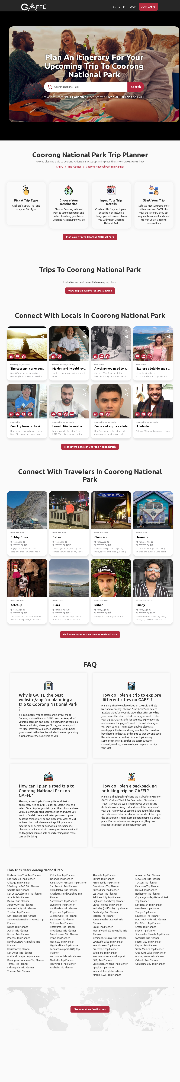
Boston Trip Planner (18, 934)
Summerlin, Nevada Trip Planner (152, 934)
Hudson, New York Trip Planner (24, 875)
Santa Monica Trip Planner (149, 949)
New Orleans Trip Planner (107, 945)
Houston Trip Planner (18, 949)
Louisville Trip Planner (147, 915)
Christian (100, 537)
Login (133, 6)
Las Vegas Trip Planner (105, 893)
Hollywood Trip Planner (63, 963)
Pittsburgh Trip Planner (62, 927)
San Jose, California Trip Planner (24, 893)
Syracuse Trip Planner (147, 938)
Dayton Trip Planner (146, 945)
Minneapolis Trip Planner (106, 882)
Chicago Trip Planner (18, 882)
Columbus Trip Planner (62, 875)
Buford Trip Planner (103, 879)
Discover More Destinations (90, 1009)
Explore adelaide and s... (153, 368)
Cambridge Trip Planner (105, 912)
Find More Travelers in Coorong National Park (90, 634)
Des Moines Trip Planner (106, 886)
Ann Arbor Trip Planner (147, 875)
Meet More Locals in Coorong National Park (90, 446)
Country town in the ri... (26, 426)
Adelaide (142, 426)
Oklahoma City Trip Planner (150, 963)
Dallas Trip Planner (17, 927)
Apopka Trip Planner (104, 967)
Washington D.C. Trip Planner (23, 886)
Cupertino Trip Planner (62, 912)
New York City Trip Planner (21, 908)
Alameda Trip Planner (104, 875)
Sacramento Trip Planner (63, 901)
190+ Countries (75, 97)
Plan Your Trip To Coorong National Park (90, 237)
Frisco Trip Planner (145, 930)
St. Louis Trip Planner (61, 923)
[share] (42, 337)
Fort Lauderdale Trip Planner (65, 956)
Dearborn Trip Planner (147, 886)
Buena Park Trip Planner (106, 890)
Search (136, 86)
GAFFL (59, 166)
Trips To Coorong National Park (90, 269)
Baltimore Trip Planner (62, 919)
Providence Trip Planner (63, 930)
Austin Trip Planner (17, 930)
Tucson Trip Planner (146, 882)
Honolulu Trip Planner (62, 941)
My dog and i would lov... (69, 368)
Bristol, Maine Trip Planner (149, 956)
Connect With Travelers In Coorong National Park (90, 475)
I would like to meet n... (68, 426)
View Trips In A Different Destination (90, 290)
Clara (56, 605)
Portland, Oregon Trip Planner (23, 956)
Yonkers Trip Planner (18, 971)
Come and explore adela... (112, 426)
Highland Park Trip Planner (64, 945)
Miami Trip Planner (103, 927)
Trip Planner (74, 166)
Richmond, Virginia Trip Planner (109, 938)
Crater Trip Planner (145, 927)
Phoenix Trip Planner (18, 938)
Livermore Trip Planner (62, 904)
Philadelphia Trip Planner (63, 890)
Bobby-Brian (19, 537)
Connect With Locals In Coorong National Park (90, 315)
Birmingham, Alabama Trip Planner (25, 960)
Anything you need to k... (111, 368)
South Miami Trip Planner (63, 908)
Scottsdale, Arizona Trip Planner (110, 963)
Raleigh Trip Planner (103, 915)
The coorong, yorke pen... (27, 368)
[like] (42, 331)
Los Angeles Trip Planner (21, 879)
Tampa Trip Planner (17, 963)
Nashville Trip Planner (62, 960)
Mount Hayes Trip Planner (64, 934)
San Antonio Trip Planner (63, 886)
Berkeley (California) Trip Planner (110, 908)
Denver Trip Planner (18, 901)
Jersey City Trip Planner (20, 904)
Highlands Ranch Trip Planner (108, 901)
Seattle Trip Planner (18, 890)
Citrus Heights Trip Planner (107, 904)
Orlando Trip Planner (61, 879)
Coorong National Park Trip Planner (105, 166)
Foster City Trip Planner (148, 941)
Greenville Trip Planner (105, 949)
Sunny (140, 605)
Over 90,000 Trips (119, 97)
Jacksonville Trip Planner (63, 915)
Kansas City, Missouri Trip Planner (68, 882)
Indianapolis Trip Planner (20, 967)
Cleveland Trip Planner (147, 879)
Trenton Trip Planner (18, 912)
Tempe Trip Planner (146, 912)
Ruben (98, 605)
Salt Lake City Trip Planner (107, 897)
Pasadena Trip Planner (147, 908)
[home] (33, 7)
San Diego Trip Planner (19, 952)
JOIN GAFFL (148, 6)
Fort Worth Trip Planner (148, 923)
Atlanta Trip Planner (18, 897)
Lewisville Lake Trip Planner (108, 941)
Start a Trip (119, 6)
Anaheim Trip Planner (61, 967)
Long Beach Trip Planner (148, 904)
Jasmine (142, 537)
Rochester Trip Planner (147, 893)
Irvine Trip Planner (60, 938)
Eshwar (58, 537)
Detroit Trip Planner (146, 890)
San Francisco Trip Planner (21, 915)
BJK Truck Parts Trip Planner (150, 919)
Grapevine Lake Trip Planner (150, 952)
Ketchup (16, 605)
